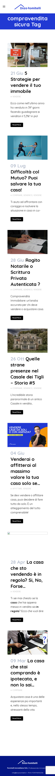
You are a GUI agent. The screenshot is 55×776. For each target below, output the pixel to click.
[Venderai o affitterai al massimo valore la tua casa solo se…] (27, 435)
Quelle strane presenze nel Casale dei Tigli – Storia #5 (27, 371)
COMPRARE (17, 195)
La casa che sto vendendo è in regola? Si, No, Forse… (27, 574)
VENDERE (17, 96)
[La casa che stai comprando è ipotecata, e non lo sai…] (27, 643)
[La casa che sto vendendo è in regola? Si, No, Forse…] (27, 544)
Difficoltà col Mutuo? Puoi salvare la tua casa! (26, 181)
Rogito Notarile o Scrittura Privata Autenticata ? (25, 272)
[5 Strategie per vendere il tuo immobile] (27, 55)
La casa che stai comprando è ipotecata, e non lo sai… (27, 673)
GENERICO (27, 195)
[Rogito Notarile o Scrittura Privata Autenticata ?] (27, 242)
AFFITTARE (17, 488)
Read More (16, 125)
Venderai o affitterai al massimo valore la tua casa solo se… (25, 471)
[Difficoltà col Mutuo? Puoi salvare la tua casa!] (27, 148)
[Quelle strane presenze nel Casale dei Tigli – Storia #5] (27, 341)
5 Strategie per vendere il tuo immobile (26, 82)
